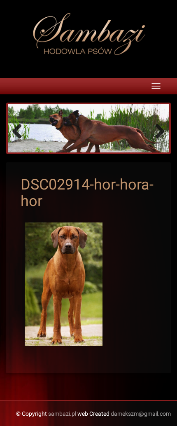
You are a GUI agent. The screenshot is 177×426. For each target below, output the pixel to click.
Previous (20, 130)
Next (157, 130)
